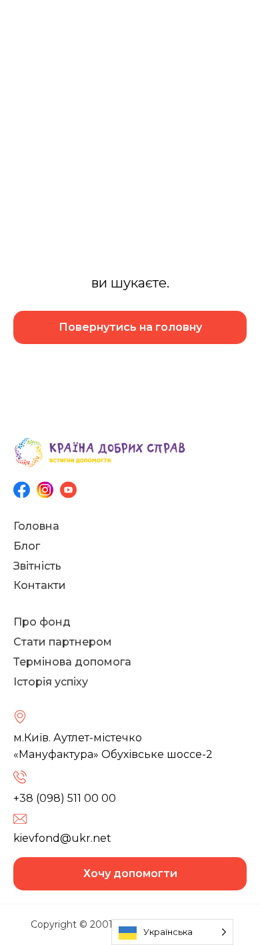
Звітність (37, 566)
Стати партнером (62, 642)
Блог (26, 546)
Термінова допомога (72, 662)
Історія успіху (50, 681)
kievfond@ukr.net (62, 838)
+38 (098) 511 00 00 (64, 798)
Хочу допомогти (130, 873)
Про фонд (42, 622)
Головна (36, 526)
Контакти (39, 585)
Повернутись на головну (130, 327)
